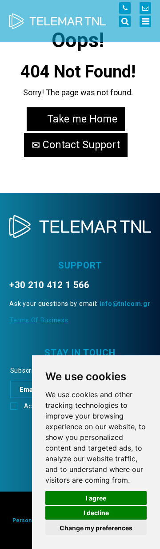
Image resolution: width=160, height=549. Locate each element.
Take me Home (80, 119)
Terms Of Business (38, 320)
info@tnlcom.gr (125, 303)
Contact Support (80, 145)
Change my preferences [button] (96, 528)
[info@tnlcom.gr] (145, 8)
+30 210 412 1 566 (49, 285)
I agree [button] (96, 498)
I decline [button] (96, 512)
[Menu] (145, 21)
